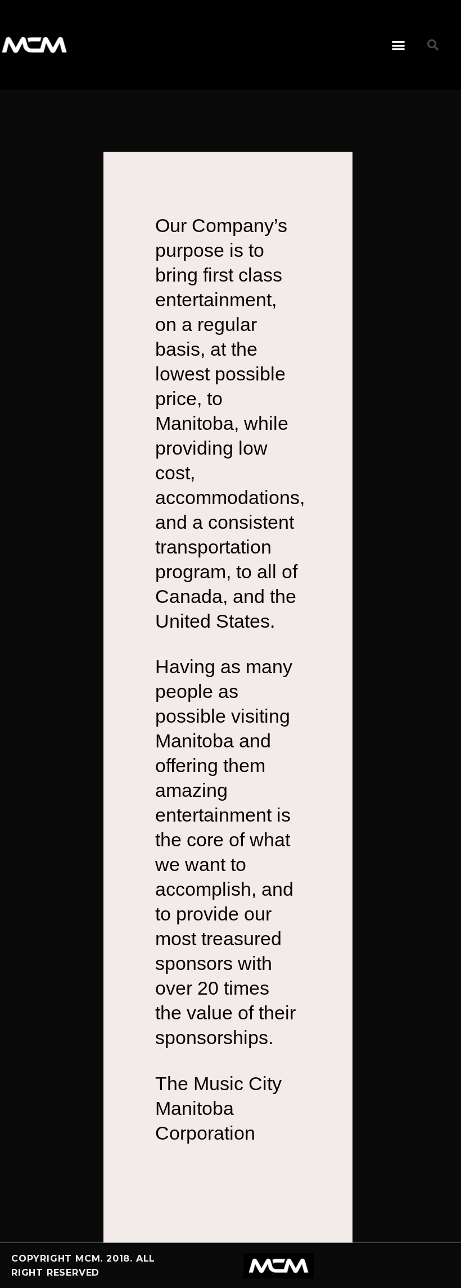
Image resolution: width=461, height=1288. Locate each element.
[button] (398, 45)
